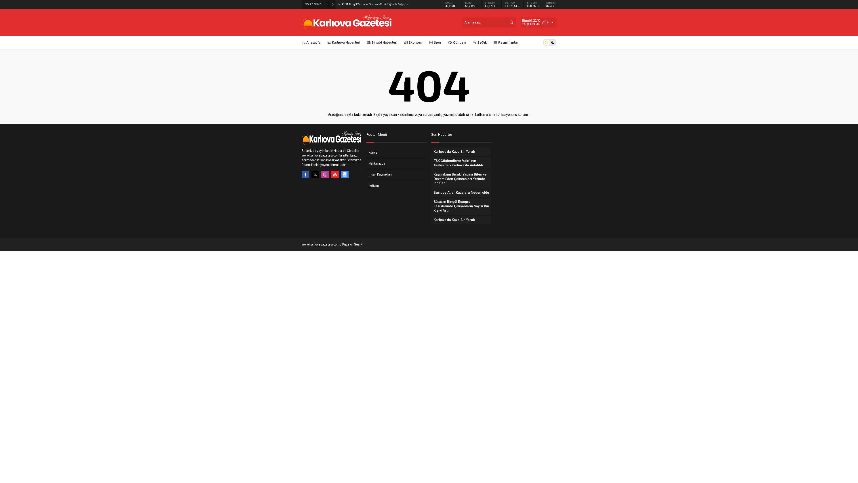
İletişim (374, 185)
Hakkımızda (377, 163)
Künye (373, 152)
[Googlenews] (345, 174)
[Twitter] (315, 174)
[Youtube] (335, 174)
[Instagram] (325, 174)
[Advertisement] (279, 123)
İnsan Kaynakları (380, 174)
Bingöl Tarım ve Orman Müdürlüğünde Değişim (374, 4)
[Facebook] (305, 174)
